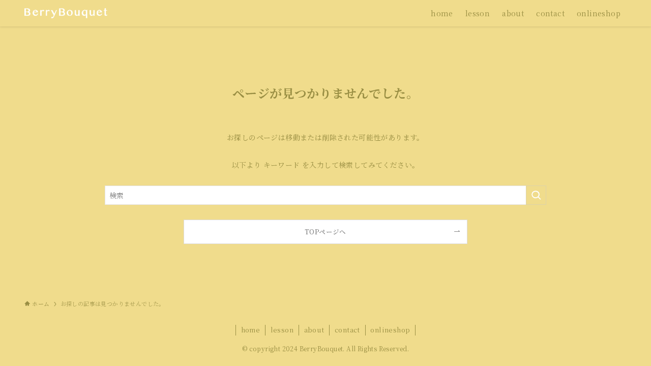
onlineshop (390, 329)
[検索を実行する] (536, 195)
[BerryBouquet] (65, 13)
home (250, 329)
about (314, 329)
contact (347, 329)
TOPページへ (325, 231)
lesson (282, 329)
